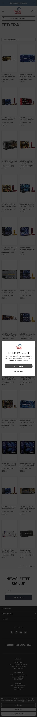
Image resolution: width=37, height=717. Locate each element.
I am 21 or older (18, 366)
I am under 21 (18, 371)
